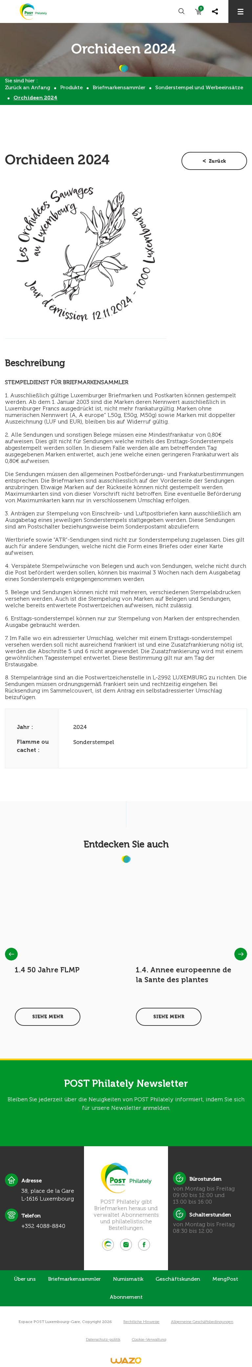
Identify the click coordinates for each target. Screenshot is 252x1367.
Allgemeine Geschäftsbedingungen (202, 1321)
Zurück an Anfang (27, 87)
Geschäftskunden (178, 1279)
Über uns (25, 1279)
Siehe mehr (47, 1017)
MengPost (225, 1279)
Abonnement (126, 1297)
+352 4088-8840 (43, 1226)
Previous (11, 954)
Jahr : (25, 727)
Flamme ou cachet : (33, 745)
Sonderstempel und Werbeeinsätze (199, 87)
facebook (144, 1245)
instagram (126, 1245)
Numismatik (128, 1279)
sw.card (201, 9)
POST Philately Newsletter (126, 1083)
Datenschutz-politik (103, 1339)
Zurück (217, 161)
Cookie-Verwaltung (149, 1339)
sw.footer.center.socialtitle (108, 1245)
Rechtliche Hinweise (141, 1321)
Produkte (71, 87)
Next (240, 954)
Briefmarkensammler (119, 87)
